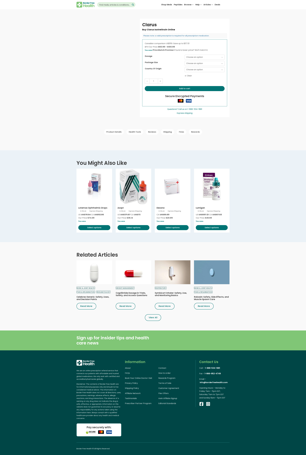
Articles (207, 4)
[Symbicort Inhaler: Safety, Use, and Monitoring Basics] (172, 272)
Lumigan (200, 207)
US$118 (169, 43)
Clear (189, 75)
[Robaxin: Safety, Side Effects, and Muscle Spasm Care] (212, 272)
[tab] (114, 132)
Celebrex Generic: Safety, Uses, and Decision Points (92, 298)
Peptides (178, 4)
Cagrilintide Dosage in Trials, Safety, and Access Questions (131, 294)
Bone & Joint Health (86, 288)
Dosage (148, 56)
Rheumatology (103, 292)
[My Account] (224, 4)
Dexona (160, 207)
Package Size (151, 62)
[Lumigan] (212, 186)
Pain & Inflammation (86, 292)
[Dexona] (172, 186)
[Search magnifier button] (133, 4)
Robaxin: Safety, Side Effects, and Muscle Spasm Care (211, 298)
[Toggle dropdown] (193, 4)
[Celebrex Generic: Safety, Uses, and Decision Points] (94, 272)
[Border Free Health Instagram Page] (208, 404)
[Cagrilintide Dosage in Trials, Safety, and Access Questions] (133, 272)
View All (153, 317)
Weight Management (125, 288)
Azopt (120, 207)
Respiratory (160, 288)
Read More (86, 306)
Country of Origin (153, 68)
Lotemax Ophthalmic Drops (92, 207)
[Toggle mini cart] (228, 4)
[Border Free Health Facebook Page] (201, 404)
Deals (217, 4)
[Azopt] (133, 186)
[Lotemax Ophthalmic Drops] (94, 186)
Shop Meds (166, 4)
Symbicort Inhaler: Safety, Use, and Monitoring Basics (171, 294)
